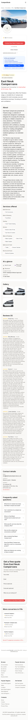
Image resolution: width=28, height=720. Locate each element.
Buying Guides (4, 676)
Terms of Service (5, 704)
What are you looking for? (10, 592)
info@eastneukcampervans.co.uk (12, 476)
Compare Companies (20, 687)
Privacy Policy (4, 706)
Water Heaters (8, 241)
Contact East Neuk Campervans (14, 43)
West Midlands (4, 691)
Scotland (3, 687)
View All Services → (20, 672)
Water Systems (8, 238)
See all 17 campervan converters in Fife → (13, 640)
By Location (4, 666)
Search (3, 672)
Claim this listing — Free (14, 65)
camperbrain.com (14, 651)
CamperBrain (5, 2)
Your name (6, 574)
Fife (12, 8)
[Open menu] (25, 2)
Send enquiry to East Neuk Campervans (14, 600)
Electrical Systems (9, 253)
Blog (2, 674)
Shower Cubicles (16, 247)
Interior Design (18, 670)
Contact (3, 702)
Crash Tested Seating (10, 223)
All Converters (4, 664)
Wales (2, 685)
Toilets (6, 247)
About (2, 700)
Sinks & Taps (19, 238)
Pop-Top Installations (20, 666)
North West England (5, 689)
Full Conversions (9, 212)
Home (2, 8)
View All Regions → (5, 693)
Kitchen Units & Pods (10, 229)
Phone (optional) (8, 583)
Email (5, 579)
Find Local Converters (20, 685)
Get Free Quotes (19, 683)
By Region (3, 670)
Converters (7, 8)
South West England (6, 683)
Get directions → (7, 489)
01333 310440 (14, 49)
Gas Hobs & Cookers (10, 232)
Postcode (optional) (8, 588)
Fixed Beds (8, 218)
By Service (3, 668)
